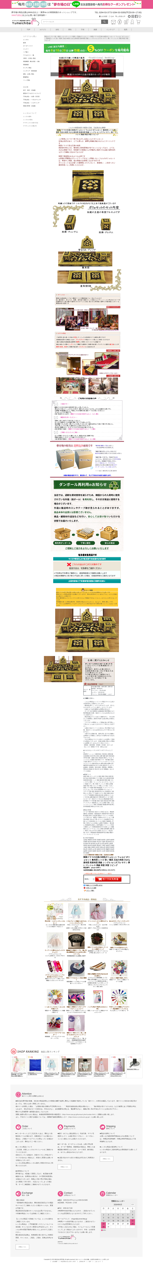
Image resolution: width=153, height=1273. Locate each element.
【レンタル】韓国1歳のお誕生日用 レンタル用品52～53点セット (55, 923)
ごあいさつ (98, 1261)
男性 (70, 29)
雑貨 (95, 29)
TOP (28, 29)
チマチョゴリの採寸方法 (30, 123)
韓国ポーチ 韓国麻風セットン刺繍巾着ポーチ (55, 1009)
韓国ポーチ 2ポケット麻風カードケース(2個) (119, 979)
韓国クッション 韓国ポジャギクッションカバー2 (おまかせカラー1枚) (76, 1009)
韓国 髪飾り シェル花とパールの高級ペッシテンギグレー (76, 980)
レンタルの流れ (28, 119)
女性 (57, 29)
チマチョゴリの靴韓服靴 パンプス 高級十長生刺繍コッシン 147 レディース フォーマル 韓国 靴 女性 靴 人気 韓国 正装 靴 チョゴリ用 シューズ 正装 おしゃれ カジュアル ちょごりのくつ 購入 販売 (98, 980)
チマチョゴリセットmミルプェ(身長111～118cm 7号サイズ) (55, 953)
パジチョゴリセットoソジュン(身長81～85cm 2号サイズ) (119, 922)
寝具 (125, 29)
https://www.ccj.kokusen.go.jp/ (79, 1117)
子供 (82, 29)
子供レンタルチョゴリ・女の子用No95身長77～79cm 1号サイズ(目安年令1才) (98, 925)
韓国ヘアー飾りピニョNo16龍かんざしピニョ (119, 949)
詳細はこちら (64, 1167)
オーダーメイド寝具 (68, 36)
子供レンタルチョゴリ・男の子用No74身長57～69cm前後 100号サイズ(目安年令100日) (76, 925)
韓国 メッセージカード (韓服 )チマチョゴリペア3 (98, 1009)
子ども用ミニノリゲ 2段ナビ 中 (119, 1008)
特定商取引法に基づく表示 (68, 1261)
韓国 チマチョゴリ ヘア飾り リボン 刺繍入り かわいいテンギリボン (55, 977)
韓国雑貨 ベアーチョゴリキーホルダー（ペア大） (55, 1035)
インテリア (110, 29)
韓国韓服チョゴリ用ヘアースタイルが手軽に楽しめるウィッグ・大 (98, 949)
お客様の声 (121, 16)
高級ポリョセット (83, 36)
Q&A (112, 16)
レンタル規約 (27, 116)
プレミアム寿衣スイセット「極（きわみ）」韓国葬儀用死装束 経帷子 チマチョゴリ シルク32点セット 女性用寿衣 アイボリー (76, 1038)
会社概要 (104, 16)
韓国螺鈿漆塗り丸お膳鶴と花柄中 (76, 953)
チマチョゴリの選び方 (30, 126)
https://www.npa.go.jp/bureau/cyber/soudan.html (78, 1114)
